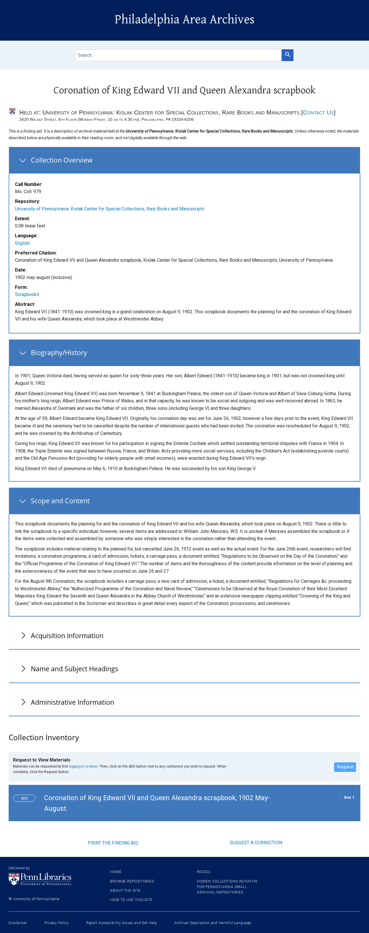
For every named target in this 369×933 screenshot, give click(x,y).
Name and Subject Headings (74, 668)
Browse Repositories (132, 881)
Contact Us (318, 112)
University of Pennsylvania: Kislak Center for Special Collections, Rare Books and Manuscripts (109, 209)
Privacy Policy (56, 923)
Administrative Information (72, 702)
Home (116, 872)
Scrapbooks (27, 294)
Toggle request (27, 796)
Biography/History (59, 352)
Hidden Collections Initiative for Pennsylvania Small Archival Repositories (227, 886)
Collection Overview (62, 160)
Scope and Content (60, 500)
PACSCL (204, 872)
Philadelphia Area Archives (185, 19)
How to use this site (131, 900)
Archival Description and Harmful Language (212, 923)
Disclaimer (18, 923)
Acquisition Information (67, 635)
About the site (125, 891)
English (22, 243)
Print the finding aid (113, 843)
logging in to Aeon (83, 766)
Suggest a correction (256, 842)
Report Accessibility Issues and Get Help (121, 923)
